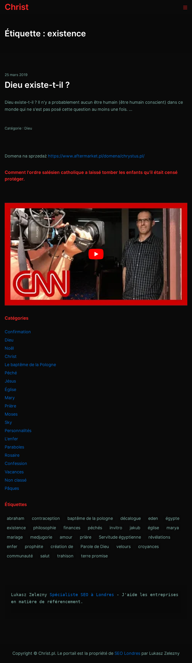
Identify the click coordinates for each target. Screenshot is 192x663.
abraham (15, 518)
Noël (9, 348)
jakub (135, 527)
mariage (15, 537)
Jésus (10, 381)
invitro (116, 527)
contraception (46, 518)
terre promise (94, 555)
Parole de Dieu (95, 546)
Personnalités (18, 430)
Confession (16, 463)
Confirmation (18, 331)
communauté (20, 555)
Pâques (12, 488)
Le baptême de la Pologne (30, 364)
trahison (65, 555)
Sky (8, 422)
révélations (159, 537)
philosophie (44, 527)
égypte (172, 518)
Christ (11, 356)
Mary (10, 397)
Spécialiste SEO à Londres (82, 594)
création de (62, 546)
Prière (10, 405)
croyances (148, 546)
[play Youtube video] (96, 254)
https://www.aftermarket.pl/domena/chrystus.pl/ (96, 155)
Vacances (14, 471)
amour (66, 537)
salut (45, 555)
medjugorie (41, 537)
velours (123, 546)
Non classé (15, 480)
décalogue (130, 518)
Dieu (28, 128)
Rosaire (12, 455)
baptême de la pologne (90, 518)
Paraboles (14, 447)
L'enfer (11, 438)
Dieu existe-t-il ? (37, 85)
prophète (34, 546)
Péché (11, 372)
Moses (11, 414)
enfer (12, 546)
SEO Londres (127, 653)
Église (10, 389)
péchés (95, 527)
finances (71, 527)
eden (153, 518)
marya (172, 527)
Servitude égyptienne (120, 537)
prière (85, 537)
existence (16, 527)
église (153, 527)
